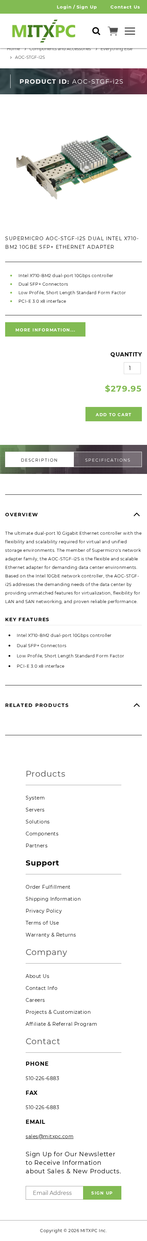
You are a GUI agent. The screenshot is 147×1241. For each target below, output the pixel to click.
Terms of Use (42, 923)
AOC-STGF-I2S (30, 57)
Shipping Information (53, 899)
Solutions (38, 822)
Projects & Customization (58, 1012)
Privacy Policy (44, 911)
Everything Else (116, 48)
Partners (37, 846)
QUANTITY (126, 354)
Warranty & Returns (51, 935)
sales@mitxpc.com (50, 1136)
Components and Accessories (60, 48)
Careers (35, 1000)
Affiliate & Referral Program (61, 1024)
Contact (43, 1041)
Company (46, 952)
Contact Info (41, 988)
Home (13, 48)
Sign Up (87, 7)
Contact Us (125, 7)
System (35, 798)
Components (42, 834)
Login (64, 7)
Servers (35, 810)
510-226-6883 (42, 1078)
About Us (37, 976)
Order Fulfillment (48, 887)
